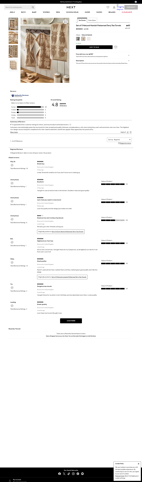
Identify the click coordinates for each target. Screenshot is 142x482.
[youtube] (82, 473)
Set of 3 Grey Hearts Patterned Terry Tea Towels (67, 232)
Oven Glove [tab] (92, 20)
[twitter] (64, 473)
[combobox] (121, 140)
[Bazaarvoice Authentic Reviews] (20, 95)
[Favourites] (108, 7)
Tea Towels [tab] (82, 20)
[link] (114, 7)
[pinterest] (78, 473)
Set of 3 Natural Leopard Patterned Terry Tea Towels (69, 277)
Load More (71, 321)
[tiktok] (68, 473)
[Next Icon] (71, 7)
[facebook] (59, 473)
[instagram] (73, 473)
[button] (78, 39)
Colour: (78, 35)
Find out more (119, 476)
